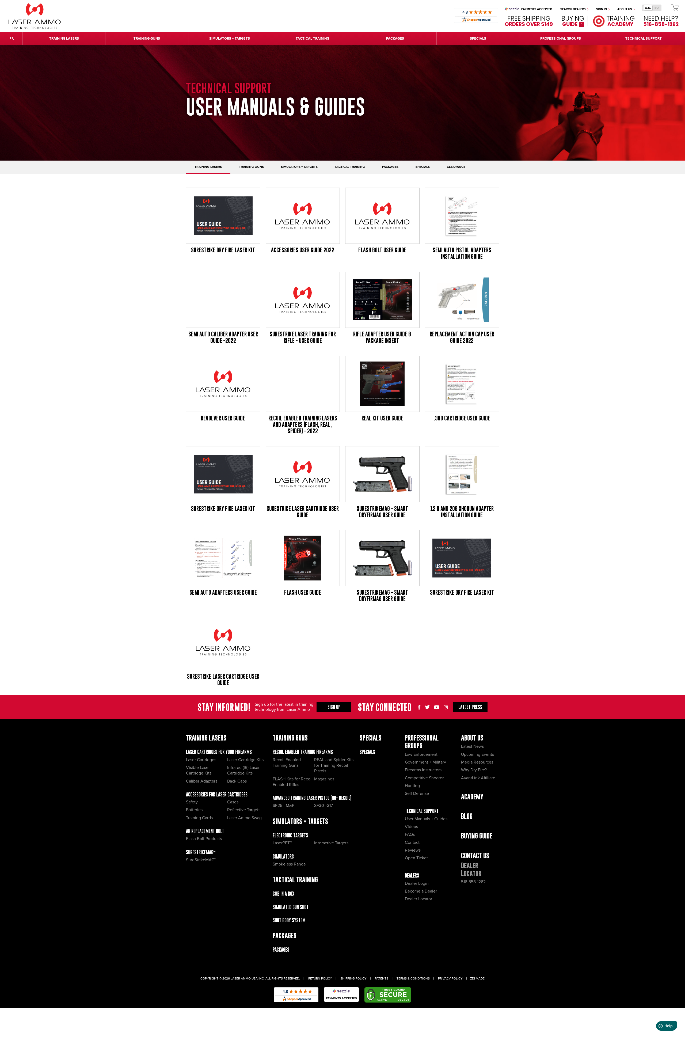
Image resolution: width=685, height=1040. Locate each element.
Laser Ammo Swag (244, 818)
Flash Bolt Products (204, 838)
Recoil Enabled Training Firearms (303, 752)
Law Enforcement (421, 754)
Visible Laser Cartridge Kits (198, 770)
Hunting (412, 785)
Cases (232, 802)
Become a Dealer (421, 891)
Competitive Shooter (424, 778)
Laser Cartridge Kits (245, 759)
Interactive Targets (331, 843)
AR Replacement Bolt (205, 831)
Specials (367, 752)
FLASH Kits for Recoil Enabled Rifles (293, 781)
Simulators (283, 856)
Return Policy (320, 979)
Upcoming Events (477, 754)
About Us (625, 9)
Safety (192, 802)
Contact (412, 842)
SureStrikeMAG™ (201, 852)
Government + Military (425, 762)
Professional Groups (422, 741)
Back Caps (237, 781)
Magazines (324, 779)
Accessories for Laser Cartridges (217, 794)
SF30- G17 (323, 805)
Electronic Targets (290, 835)
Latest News (472, 746)
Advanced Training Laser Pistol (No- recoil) (312, 798)
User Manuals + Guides (426, 819)
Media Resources (477, 762)
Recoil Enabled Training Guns (287, 762)
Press (470, 707)
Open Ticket (416, 858)
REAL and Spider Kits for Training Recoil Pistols (333, 765)
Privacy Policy (450, 979)
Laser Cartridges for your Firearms (219, 752)
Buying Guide (476, 836)
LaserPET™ (282, 843)
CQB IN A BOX (283, 894)
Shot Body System (289, 920)
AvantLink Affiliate (478, 778)
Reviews (413, 850)
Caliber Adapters (201, 781)
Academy (472, 796)
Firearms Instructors (423, 770)
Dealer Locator (418, 899)
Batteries (194, 810)
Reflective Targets (243, 810)
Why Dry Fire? (474, 770)
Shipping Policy (353, 979)
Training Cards (199, 818)
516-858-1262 (473, 882)
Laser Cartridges (201, 759)
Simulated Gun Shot (291, 907)
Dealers (412, 875)
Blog (467, 816)
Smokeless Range (289, 864)
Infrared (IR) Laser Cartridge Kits (243, 770)
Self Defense (417, 793)
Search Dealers (573, 9)
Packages (281, 949)
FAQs (410, 834)
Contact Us (475, 855)
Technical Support (422, 811)
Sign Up (334, 707)
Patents (381, 979)
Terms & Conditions (413, 979)
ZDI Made (477, 979)
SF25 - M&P (283, 805)
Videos (411, 826)
